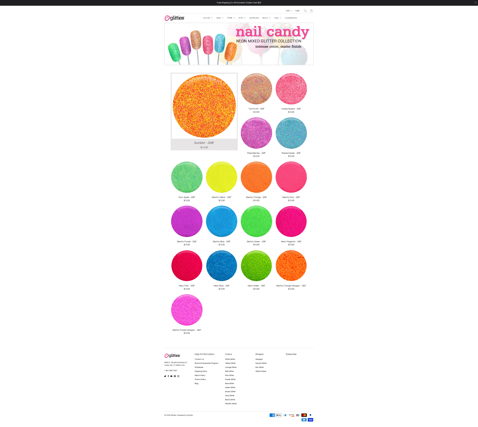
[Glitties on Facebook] (168, 376)
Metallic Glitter (231, 404)
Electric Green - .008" (256, 221)
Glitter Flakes (260, 371)
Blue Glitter (229, 383)
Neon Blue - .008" (222, 266)
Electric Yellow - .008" (222, 177)
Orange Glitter (231, 367)
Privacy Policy (200, 379)
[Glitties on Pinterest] (175, 376)
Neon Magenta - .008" (291, 221)
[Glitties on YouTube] (171, 376)
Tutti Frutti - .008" (256, 89)
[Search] (305, 10)
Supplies (254, 18)
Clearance (291, 18)
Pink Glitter (229, 375)
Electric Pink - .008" (291, 177)
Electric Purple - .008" (187, 221)
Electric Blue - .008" (222, 221)
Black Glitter (230, 400)
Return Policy (200, 375)
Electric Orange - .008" (256, 177)
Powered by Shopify (185, 415)
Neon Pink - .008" (187, 266)
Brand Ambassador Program (206, 363)
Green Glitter (230, 387)
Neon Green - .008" (256, 266)
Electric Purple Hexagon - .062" (187, 310)
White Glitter (230, 359)
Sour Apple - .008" (187, 177)
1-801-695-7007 (170, 371)
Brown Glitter (230, 392)
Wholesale (199, 367)
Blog (196, 383)
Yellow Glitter (230, 363)
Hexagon (259, 359)
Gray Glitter (229, 396)
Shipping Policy (201, 371)
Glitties (173, 415)
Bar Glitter (259, 367)
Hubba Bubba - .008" (291, 89)
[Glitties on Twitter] (165, 376)
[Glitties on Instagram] (178, 376)
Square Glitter (261, 363)
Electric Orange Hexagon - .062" (291, 266)
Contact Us (199, 359)
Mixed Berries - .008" (256, 133)
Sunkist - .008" (204, 111)
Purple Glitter (230, 379)
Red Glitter (229, 371)
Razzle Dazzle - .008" (291, 133)
